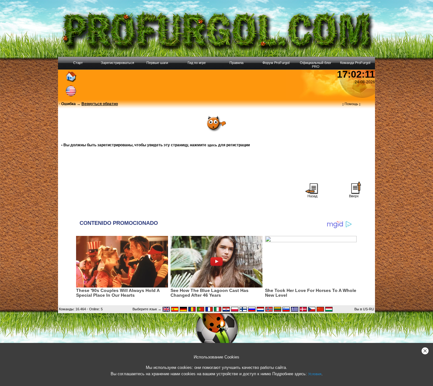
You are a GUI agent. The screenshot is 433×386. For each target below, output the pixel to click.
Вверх (354, 196)
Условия (314, 374)
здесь (212, 145)
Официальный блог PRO (315, 64)
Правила (236, 63)
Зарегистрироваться (117, 63)
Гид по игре (197, 63)
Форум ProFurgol (275, 63)
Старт (78, 63)
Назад (312, 196)
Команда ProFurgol (355, 63)
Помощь (351, 104)
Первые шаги (157, 63)
